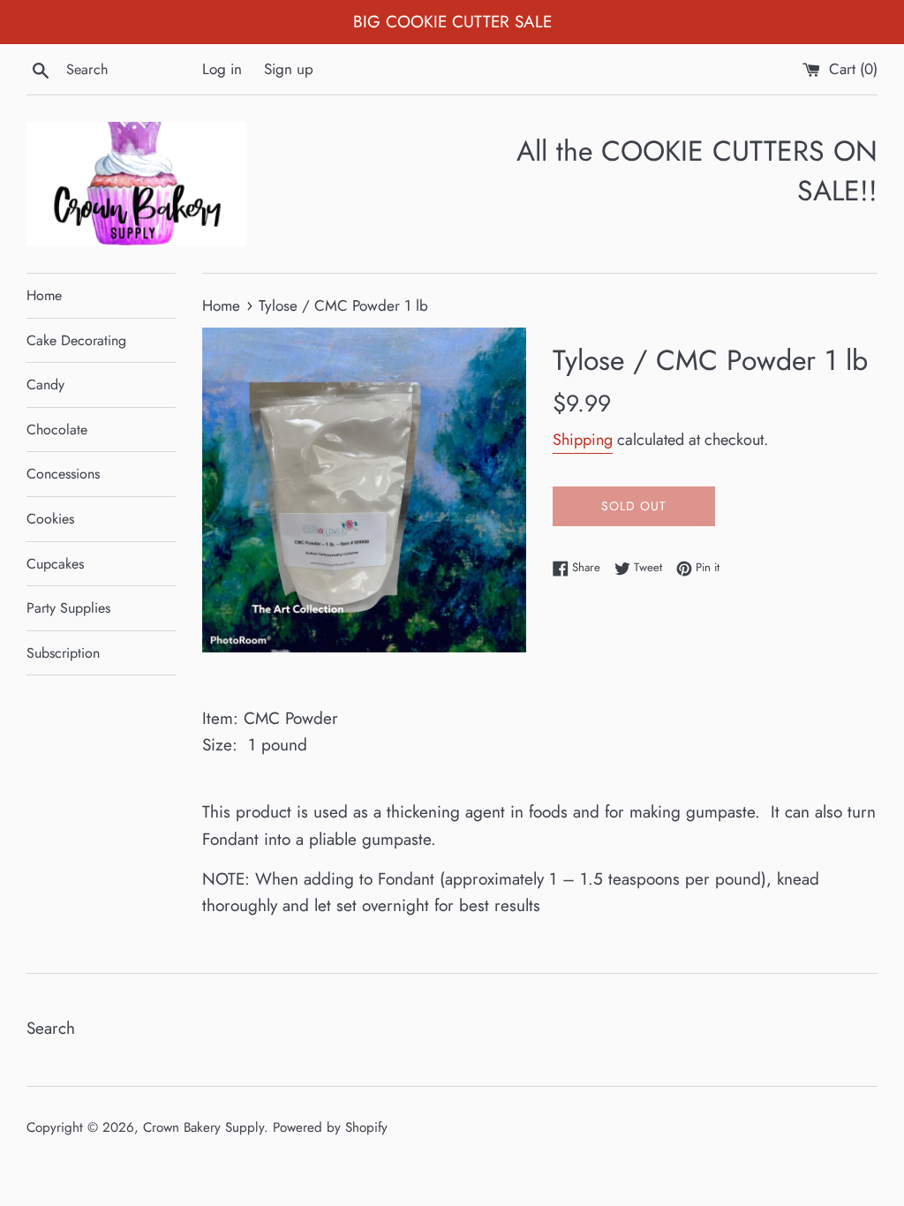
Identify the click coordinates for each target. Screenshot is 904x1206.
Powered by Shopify (330, 1127)
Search (50, 1028)
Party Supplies (68, 608)
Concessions (63, 474)
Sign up (288, 68)
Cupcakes (55, 564)
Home (44, 295)
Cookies (50, 519)
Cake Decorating (76, 340)
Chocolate (56, 429)
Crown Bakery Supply (203, 1127)
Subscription (63, 653)
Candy (45, 384)
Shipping (583, 439)
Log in (222, 68)
